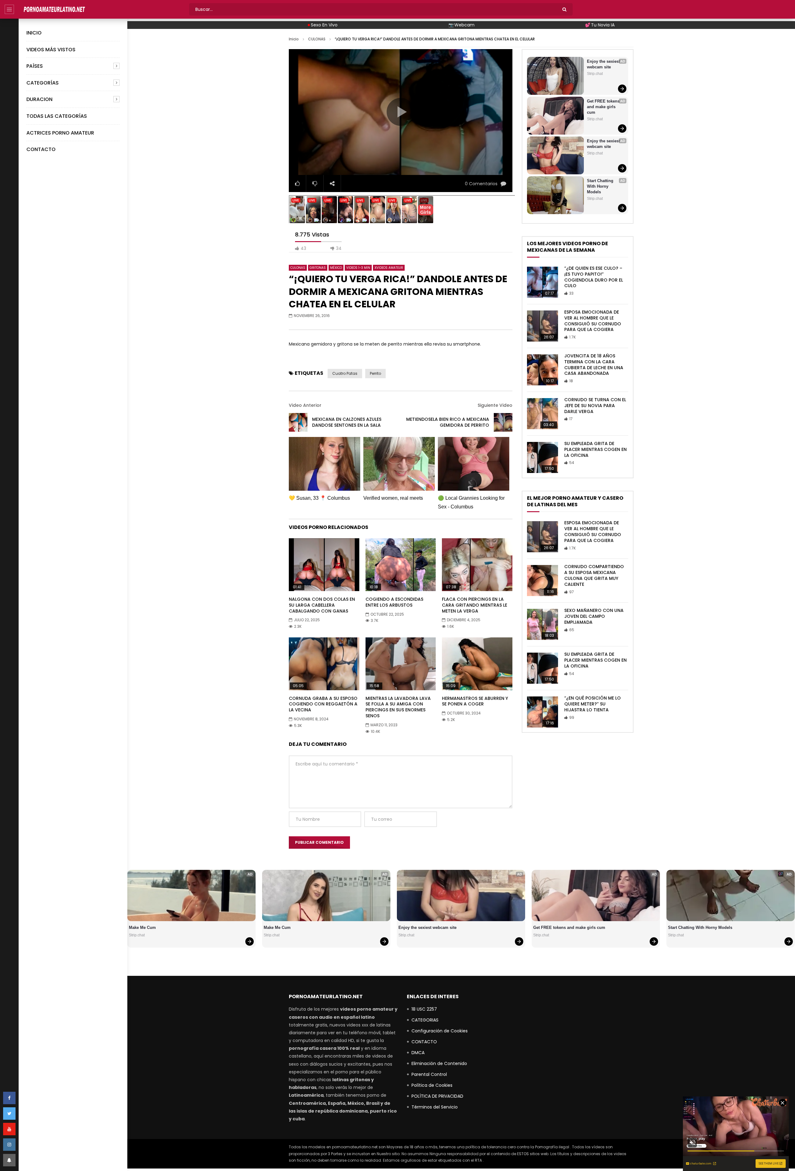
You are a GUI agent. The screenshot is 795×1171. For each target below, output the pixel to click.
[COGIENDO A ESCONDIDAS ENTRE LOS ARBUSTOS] (401, 564)
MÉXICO (336, 267)
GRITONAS (318, 267)
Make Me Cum (142, 927)
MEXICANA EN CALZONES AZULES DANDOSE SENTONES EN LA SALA (346, 422)
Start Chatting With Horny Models (601, 186)
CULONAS (316, 39)
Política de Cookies (431, 1085)
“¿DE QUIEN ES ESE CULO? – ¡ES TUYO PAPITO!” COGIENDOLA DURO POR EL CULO (593, 277)
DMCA (418, 1052)
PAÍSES (34, 66)
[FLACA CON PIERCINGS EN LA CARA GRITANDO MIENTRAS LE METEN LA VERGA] (477, 564)
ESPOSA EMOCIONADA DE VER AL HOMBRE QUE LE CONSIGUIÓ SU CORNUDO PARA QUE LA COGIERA (592, 321)
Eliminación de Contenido (439, 1063)
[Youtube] (9, 1129)
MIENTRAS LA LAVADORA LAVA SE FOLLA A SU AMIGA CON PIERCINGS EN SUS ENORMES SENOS (398, 707)
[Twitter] (9, 1113)
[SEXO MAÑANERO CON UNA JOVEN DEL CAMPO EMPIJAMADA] (542, 624)
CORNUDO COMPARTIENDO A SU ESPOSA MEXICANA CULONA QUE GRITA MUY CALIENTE (594, 575)
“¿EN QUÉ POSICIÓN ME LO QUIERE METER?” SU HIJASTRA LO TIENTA (592, 704)
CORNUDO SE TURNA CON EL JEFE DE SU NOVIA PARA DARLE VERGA (595, 406)
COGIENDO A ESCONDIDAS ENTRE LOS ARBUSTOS (394, 602)
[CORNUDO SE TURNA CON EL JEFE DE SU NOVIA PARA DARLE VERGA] (542, 413)
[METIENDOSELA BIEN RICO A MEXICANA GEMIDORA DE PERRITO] (503, 422)
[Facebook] (9, 1098)
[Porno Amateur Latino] (54, 9)
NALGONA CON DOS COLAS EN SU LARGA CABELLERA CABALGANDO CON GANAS (322, 605)
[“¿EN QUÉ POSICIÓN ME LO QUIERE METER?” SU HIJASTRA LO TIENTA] (542, 712)
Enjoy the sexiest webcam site (604, 64)
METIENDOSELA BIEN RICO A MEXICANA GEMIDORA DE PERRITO (447, 422)
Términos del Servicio (434, 1107)
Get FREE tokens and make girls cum (604, 107)
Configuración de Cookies (439, 1031)
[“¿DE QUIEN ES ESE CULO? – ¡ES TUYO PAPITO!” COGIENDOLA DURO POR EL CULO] (542, 282)
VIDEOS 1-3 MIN (358, 267)
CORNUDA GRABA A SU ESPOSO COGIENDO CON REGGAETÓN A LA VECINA (323, 704)
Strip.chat (595, 73)
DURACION (39, 99)
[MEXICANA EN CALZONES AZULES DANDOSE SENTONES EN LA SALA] (298, 422)
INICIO (34, 32)
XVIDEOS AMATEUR (389, 267)
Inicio (294, 39)
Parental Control (429, 1074)
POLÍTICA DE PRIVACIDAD (437, 1096)
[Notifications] (9, 1160)
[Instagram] (9, 1144)
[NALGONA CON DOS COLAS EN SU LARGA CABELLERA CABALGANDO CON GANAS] (324, 564)
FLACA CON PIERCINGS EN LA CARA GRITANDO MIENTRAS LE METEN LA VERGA (474, 605)
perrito (375, 373)
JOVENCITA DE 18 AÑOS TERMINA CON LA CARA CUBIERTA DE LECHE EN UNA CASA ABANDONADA (593, 365)
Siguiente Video (495, 405)
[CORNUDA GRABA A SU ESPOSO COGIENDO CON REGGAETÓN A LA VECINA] (324, 663)
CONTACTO (41, 149)
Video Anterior (305, 405)
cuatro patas (344, 373)
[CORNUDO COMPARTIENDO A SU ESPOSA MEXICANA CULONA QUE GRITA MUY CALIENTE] (542, 580)
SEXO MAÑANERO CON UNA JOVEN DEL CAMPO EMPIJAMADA (594, 616)
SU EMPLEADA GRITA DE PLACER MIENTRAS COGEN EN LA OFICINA (595, 449)
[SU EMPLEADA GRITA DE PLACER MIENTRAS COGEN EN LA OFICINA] (542, 457)
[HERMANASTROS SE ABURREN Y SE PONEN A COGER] (477, 663)
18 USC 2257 (424, 1009)
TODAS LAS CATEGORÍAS (56, 116)
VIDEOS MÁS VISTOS (50, 49)
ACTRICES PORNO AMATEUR (60, 132)
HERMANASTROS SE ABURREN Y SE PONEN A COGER (475, 701)
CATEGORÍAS (42, 82)
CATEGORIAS (424, 1020)
